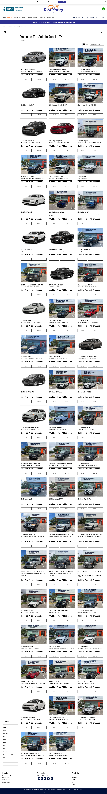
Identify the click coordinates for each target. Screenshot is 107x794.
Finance (24, 17)
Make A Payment (51, 17)
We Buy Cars (17, 17)
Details (39, 79)
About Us (42, 17)
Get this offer (62, 1)
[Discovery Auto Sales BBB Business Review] (19, 9)
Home (4, 17)
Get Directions (6, 782)
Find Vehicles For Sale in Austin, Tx (13, 26)
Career (73, 784)
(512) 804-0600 (44, 775)
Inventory (9, 17)
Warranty (36, 17)
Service (30, 17)
